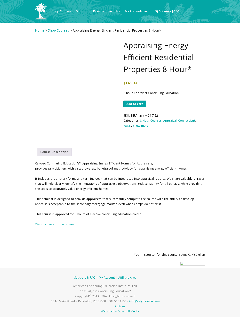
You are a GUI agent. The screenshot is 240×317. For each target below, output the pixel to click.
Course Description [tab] (54, 152)
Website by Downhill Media (120, 311)
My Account (107, 277)
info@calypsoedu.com (144, 301)
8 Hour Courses (151, 120)
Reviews (98, 11)
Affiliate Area (127, 277)
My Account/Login (137, 11)
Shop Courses (61, 11)
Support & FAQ (85, 277)
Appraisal (170, 120)
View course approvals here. (55, 224)
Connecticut (186, 120)
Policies (120, 306)
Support (82, 11)
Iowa (126, 126)
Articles (114, 11)
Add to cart (134, 104)
